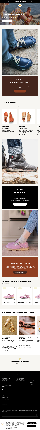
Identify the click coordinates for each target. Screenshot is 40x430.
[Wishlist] (35, 5)
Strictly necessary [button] (31, 425)
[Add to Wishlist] (14, 288)
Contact (31, 384)
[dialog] (20, 424)
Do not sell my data (5, 402)
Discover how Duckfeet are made (25, 347)
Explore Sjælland (4, 134)
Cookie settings (4, 404)
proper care (12, 200)
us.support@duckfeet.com (20, 380)
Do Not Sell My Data (9, 427)
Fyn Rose (36, 302)
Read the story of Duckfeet (6, 350)
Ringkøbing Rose (22, 302)
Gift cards (31, 382)
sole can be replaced (27, 197)
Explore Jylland (22, 134)
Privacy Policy (4, 393)
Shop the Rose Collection (20, 272)
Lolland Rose (6, 302)
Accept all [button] (32, 423)
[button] (16, 428)
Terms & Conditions (5, 392)
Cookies (3, 395)
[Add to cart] (14, 299)
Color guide (32, 380)
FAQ (31, 377)
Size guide (32, 378)
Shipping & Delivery (5, 397)
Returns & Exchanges (5, 399)
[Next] (31, 1)
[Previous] (8, 1)
